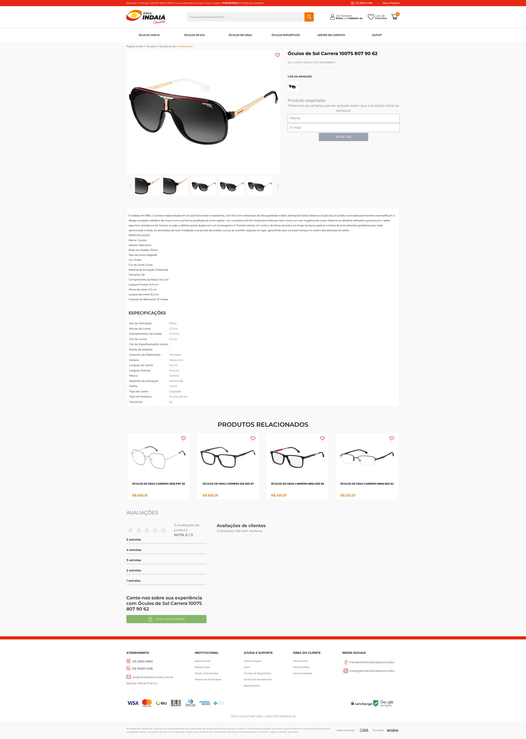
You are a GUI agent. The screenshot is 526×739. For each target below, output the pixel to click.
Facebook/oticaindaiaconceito (372, 662)
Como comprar (253, 661)
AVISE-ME (344, 137)
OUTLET (377, 35)
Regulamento (252, 685)
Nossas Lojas (202, 667)
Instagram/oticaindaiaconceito (372, 671)
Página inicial (134, 46)
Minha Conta (300, 661)
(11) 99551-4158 (363, 3)
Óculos (151, 46)
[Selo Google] (386, 703)
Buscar (309, 17)
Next (278, 186)
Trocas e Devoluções (206, 673)
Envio (247, 667)
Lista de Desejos (302, 673)
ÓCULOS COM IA (149, 35)
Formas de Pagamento (257, 673)
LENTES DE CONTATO (331, 35)
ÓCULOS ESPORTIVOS (286, 35)
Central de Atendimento (258, 679)
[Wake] (392, 730)
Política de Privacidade (208, 679)
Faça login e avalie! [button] (170, 619)
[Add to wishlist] (277, 55)
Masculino (186, 46)
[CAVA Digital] (364, 730)
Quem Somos (203, 661)
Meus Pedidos (391, 3)
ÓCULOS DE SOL (194, 35)
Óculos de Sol (167, 46)
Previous (130, 186)
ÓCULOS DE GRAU (240, 35)
